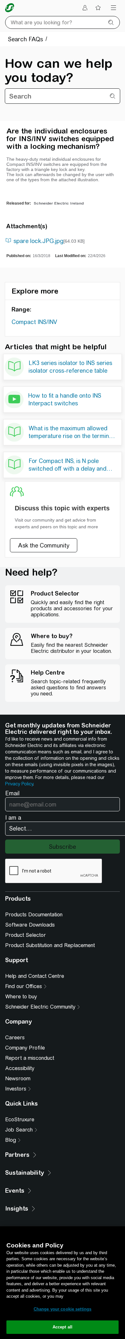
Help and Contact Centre (34, 976)
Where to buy (21, 997)
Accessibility (19, 1068)
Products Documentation (34, 915)
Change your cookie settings (63, 1309)
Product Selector (25, 935)
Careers (15, 1038)
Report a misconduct (29, 1058)
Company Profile (25, 1048)
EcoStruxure (19, 1119)
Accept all (62, 1327)
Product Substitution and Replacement (50, 945)
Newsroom (17, 1078)
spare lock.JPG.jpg (38, 241)
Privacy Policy (19, 783)
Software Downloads (30, 925)
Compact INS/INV (34, 322)
